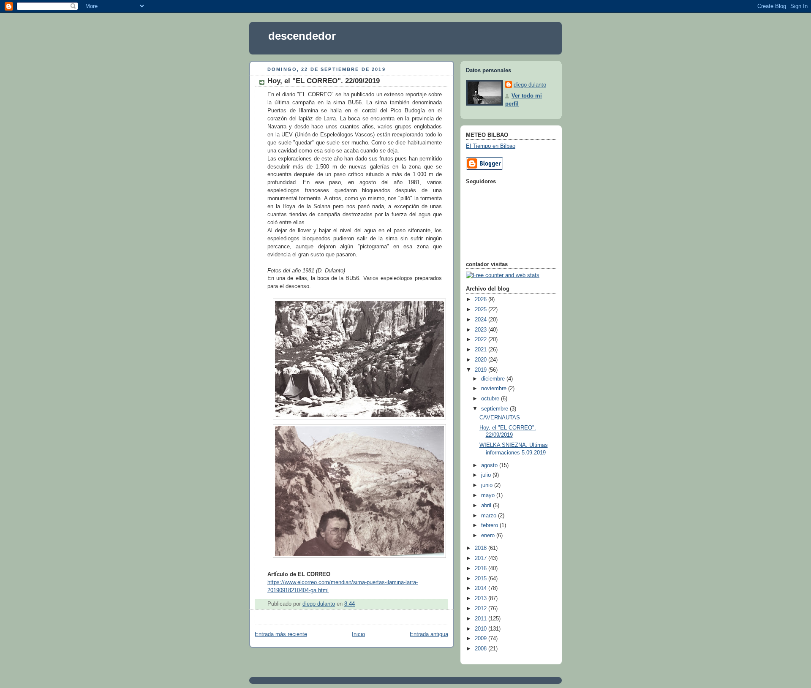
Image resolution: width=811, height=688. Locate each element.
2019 (481, 370)
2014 (481, 588)
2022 (481, 340)
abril (487, 506)
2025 (481, 310)
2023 (481, 330)
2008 (481, 649)
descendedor (302, 36)
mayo (488, 495)
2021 (481, 350)
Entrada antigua (429, 634)
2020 (481, 360)
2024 (481, 320)
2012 (481, 609)
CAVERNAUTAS (499, 418)
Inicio (358, 634)
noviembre (494, 389)
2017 (481, 558)
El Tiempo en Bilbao (490, 146)
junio (487, 485)
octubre (491, 399)
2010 (481, 629)
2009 (481, 639)
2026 (481, 299)
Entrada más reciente (281, 634)
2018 (481, 548)
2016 (481, 568)
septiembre (495, 409)
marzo (489, 516)
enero (488, 535)
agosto (490, 465)
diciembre (493, 379)
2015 (481, 579)
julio (487, 475)
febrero (490, 525)
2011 (481, 619)
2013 (481, 598)
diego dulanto (530, 85)
